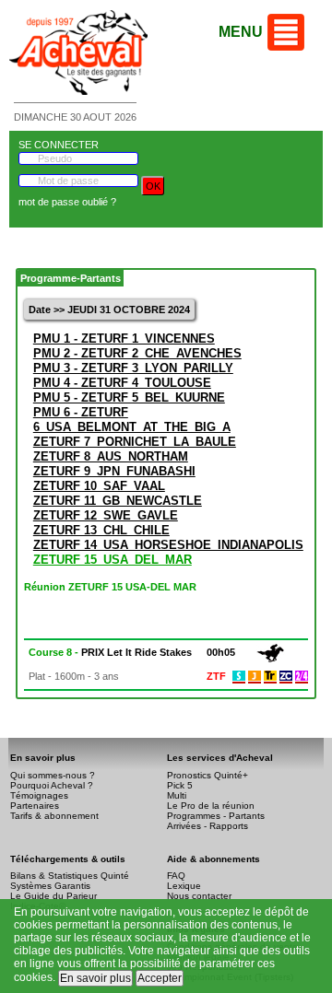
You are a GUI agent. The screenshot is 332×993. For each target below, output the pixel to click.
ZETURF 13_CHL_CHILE (101, 530)
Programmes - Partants (216, 816)
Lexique (184, 886)
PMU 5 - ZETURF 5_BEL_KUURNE (129, 397)
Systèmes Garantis (50, 886)
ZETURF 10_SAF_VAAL (99, 486)
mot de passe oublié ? (67, 201)
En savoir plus (95, 978)
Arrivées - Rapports (207, 826)
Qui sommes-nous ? (52, 775)
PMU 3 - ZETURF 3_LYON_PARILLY (133, 368)
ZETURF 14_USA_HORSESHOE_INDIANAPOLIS (168, 545)
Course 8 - (110, 652)
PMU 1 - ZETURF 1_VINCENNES (124, 338)
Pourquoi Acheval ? (51, 785)
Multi (176, 795)
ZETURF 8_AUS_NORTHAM (110, 456)
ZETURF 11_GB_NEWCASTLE (117, 501)
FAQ (176, 875)
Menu (241, 32)
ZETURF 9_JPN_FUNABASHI (114, 471)
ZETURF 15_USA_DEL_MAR (112, 560)
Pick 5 (180, 785)
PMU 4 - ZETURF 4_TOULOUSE (122, 383)
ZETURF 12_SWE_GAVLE (105, 515)
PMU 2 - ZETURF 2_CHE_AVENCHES (137, 353)
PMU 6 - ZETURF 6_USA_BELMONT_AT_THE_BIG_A (132, 419)
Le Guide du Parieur (53, 896)
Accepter (159, 978)
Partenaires (34, 805)
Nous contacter (199, 896)
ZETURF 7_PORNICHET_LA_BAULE (134, 442)
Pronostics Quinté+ (207, 775)
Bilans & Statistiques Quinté (69, 875)
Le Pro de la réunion (211, 805)
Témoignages (39, 795)
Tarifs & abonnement (54, 816)
